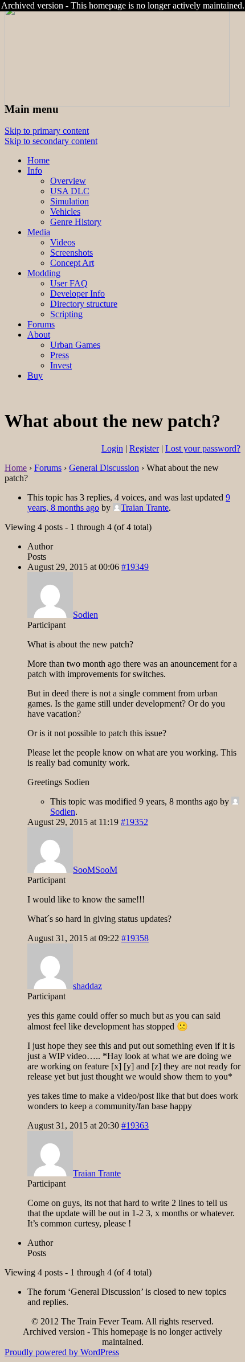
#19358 (135, 938)
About (38, 334)
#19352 (134, 822)
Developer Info (77, 293)
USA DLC (69, 191)
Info (34, 170)
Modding (43, 273)
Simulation (69, 201)
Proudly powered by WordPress (62, 1352)
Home (38, 160)
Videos (62, 242)
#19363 (135, 1125)
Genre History (75, 222)
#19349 (135, 567)
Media (38, 232)
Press (59, 355)
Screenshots (71, 252)
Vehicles (65, 211)
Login (112, 448)
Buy (35, 375)
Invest (61, 365)
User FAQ (69, 283)
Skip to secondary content (51, 141)
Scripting (66, 314)
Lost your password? (202, 448)
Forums (41, 324)
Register (144, 448)
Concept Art (72, 263)
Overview (68, 181)
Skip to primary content (47, 131)
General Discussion (104, 468)
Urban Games (75, 345)
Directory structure (83, 304)
